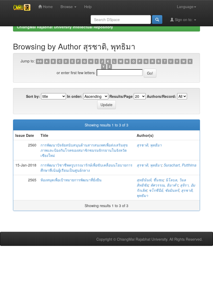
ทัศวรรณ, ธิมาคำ (164, 185)
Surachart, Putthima (180, 165)
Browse (67, 6)
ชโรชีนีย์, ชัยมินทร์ (164, 190)
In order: (74, 96)
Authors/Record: (161, 96)
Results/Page (121, 96)
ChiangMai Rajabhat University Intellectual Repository (65, 26)
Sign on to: (184, 19)
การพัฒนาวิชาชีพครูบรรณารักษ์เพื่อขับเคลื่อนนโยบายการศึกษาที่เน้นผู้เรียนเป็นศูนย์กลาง (86, 167)
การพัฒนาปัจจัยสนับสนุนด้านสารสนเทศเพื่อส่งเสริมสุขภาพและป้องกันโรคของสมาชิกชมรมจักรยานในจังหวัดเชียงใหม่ (84, 150)
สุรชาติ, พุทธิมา (149, 145)
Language (185, 6)
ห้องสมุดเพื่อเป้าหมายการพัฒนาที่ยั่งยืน (71, 179)
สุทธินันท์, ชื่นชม (150, 179)
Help (88, 6)
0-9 (39, 61)
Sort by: (33, 96)
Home (47, 6)
